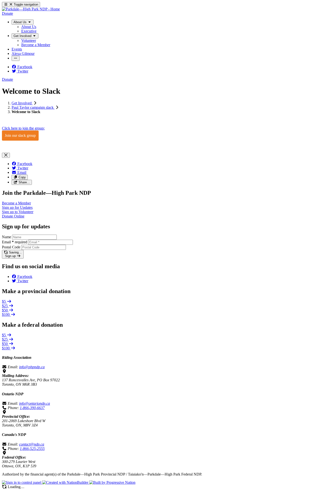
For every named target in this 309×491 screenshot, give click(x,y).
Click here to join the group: (23, 128)
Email (14, 242)
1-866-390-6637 (32, 408)
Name (6, 237)
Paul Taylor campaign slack (33, 107)
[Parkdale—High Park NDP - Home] (31, 9)
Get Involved (22, 103)
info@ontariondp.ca (34, 403)
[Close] (6, 155)
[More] (16, 58)
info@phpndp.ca (32, 367)
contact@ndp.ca (31, 444)
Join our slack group (20, 135)
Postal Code (11, 247)
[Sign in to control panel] (22, 482)
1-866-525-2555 (32, 449)
